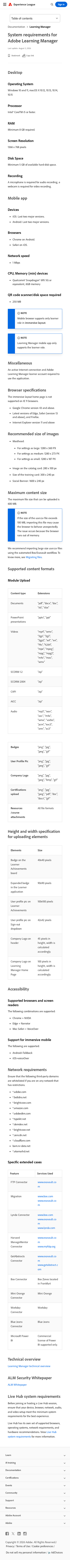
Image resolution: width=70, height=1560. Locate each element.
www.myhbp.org (46, 1246)
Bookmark (16, 55)
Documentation (16, 26)
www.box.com (45, 1196)
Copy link (30, 55)
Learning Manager (40, 26)
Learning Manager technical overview (29, 1366)
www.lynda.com (46, 1228)
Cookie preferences (42, 1546)
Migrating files (34, 557)
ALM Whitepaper (17, 1384)
